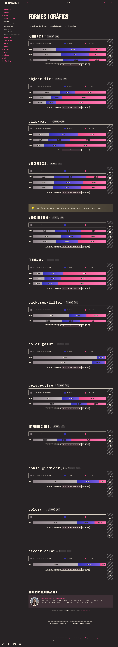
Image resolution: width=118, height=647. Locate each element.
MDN (57, 36)
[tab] (109, 45)
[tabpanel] (71, 52)
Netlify (83, 637)
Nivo (69, 637)
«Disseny (58, 623)
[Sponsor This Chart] (45, 36)
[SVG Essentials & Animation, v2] (34, 601)
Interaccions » (81, 623)
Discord (95, 639)
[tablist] (109, 54)
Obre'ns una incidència (76, 639)
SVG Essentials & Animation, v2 (53, 598)
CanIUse (50, 36)
